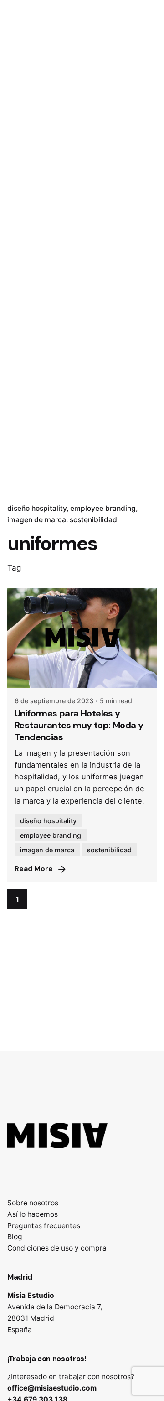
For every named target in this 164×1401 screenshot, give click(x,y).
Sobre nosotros (32, 1203)
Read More (34, 868)
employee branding (103, 508)
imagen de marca (36, 519)
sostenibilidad (93, 519)
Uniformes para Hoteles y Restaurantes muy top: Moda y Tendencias (79, 725)
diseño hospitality (37, 508)
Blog (14, 1236)
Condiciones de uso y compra (57, 1248)
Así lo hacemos (32, 1214)
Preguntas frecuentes (43, 1225)
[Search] (146, 84)
